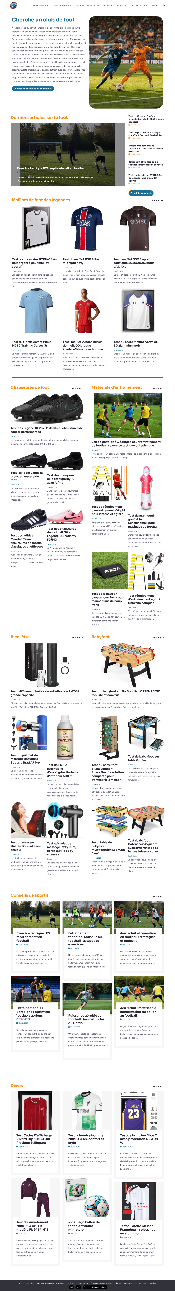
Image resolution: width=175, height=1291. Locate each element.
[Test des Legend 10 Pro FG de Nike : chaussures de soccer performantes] (47, 408)
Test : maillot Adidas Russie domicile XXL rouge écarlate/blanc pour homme (83, 345)
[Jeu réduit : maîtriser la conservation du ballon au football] (139, 992)
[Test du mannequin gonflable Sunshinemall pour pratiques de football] (146, 488)
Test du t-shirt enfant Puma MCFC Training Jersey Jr (31, 343)
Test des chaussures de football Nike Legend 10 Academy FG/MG (61, 534)
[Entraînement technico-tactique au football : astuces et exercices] (87, 917)
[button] (164, 6)
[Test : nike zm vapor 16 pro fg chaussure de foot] (29, 460)
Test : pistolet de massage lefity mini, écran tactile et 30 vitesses (61, 849)
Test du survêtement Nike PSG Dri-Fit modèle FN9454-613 (32, 1226)
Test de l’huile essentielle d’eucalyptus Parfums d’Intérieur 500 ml (62, 770)
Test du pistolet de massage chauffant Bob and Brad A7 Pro (145, 134)
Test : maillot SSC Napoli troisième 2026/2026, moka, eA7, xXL (134, 263)
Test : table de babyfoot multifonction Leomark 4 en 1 (108, 848)
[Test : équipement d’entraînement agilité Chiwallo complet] (146, 571)
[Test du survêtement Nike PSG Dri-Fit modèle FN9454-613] (35, 1200)
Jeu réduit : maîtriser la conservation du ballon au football (138, 1011)
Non (78, 1287)
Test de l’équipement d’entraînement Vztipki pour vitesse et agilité (108, 510)
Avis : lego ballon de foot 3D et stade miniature (84, 1226)
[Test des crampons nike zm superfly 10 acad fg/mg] (65, 461)
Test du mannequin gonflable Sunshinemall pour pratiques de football (143, 521)
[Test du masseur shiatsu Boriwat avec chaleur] (29, 819)
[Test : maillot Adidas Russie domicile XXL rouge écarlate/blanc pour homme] (87, 310)
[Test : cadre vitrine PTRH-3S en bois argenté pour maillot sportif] (36, 228)
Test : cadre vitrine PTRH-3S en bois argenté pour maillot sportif (145, 178)
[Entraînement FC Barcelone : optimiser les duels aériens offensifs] (35, 992)
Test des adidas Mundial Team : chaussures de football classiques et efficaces (27, 541)
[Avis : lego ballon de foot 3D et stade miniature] (87, 1200)
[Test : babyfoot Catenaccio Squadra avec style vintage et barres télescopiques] (146, 820)
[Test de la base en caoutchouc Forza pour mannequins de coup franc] (110, 570)
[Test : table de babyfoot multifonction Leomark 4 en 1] (110, 821)
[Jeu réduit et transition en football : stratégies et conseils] (139, 917)
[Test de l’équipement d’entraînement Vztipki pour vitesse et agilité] (110, 483)
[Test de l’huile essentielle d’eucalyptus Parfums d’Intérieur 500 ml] (65, 737)
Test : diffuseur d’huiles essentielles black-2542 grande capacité (146, 119)
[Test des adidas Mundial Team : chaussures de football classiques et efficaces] (29, 519)
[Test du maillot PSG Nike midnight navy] (87, 228)
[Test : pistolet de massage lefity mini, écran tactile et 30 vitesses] (65, 820)
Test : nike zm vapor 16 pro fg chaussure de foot (27, 476)
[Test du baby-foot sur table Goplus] (146, 733)
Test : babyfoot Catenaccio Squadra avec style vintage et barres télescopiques (143, 846)
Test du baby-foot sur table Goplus (143, 758)
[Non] (172, 1285)
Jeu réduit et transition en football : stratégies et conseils (145, 163)
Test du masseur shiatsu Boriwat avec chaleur (26, 846)
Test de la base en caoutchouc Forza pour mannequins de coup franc (108, 599)
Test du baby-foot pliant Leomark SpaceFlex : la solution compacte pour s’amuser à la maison (108, 772)
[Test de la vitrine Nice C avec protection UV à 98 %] (139, 1113)
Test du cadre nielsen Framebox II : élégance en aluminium (137, 1229)
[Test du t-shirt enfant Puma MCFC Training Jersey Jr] (36, 310)
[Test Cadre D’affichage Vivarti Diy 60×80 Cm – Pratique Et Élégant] (35, 1113)
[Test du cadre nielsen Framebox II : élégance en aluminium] (139, 1204)
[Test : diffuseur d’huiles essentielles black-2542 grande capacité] (47, 665)
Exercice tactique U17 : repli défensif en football (51, 168)
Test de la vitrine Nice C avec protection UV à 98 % (139, 1139)
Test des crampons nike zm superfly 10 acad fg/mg (61, 479)
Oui (71, 1287)
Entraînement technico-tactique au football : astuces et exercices (146, 148)
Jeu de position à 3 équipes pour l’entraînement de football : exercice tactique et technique (126, 443)
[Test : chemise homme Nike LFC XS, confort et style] (87, 1113)
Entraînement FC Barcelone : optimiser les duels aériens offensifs (33, 1013)
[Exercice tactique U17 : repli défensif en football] (35, 917)
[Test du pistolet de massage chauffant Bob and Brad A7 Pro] (29, 732)
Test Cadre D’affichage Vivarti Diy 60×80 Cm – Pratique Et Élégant (34, 1139)
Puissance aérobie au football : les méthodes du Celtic (86, 1019)
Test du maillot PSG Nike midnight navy (81, 261)
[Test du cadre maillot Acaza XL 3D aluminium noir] (138, 310)
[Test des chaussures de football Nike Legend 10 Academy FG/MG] (65, 516)
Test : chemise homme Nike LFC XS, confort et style (86, 1139)
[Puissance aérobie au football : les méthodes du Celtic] (87, 999)
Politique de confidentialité (95, 1287)
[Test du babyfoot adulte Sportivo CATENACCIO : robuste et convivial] (128, 665)
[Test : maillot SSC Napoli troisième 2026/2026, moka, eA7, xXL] (138, 228)
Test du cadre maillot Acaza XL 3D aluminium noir (136, 343)
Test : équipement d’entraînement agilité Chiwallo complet (144, 599)
